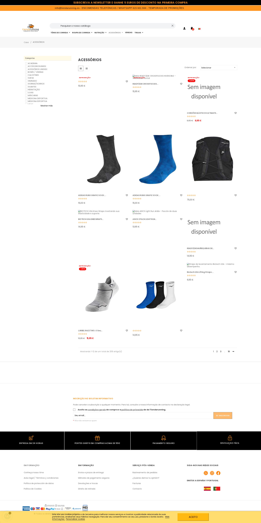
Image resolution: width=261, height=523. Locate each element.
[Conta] (184, 29)
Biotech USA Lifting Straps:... (200, 272)
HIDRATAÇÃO (34, 89)
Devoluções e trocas (88, 483)
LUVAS (30, 92)
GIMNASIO (32, 81)
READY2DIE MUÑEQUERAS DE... (200, 248)
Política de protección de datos (39, 483)
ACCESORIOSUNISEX (37, 66)
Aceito (193, 517)
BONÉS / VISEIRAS (35, 72)
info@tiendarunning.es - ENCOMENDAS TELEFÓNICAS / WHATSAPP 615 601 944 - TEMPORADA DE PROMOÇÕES (107, 8)
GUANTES (32, 86)
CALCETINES (33, 75)
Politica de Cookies (33, 488)
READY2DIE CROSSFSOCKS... (145, 84)
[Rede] (80, 68)
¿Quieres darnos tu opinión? (146, 478)
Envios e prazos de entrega (91, 472)
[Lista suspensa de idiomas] (200, 25)
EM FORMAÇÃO (32, 465)
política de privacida (132, 409)
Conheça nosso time (34, 472)
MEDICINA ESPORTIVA (37, 101)
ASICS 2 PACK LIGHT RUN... (144, 219)
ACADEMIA (32, 63)
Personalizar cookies (75, 519)
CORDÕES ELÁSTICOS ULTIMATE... (202, 113)
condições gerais (97, 409)
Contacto (137, 488)
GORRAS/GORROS (36, 83)
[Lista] (86, 68)
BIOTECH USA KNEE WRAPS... (90, 219)
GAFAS (31, 78)
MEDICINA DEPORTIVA (37, 98)
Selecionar (218, 67)
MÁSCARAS (33, 95)
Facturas (137, 483)
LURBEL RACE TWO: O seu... (90, 330)
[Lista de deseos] (126, 81)
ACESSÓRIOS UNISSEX (37, 69)
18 (229, 351)
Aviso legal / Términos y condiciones (41, 478)
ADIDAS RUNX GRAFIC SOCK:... (92, 195)
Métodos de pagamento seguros (93, 478)
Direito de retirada (86, 488)
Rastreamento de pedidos (145, 472)
